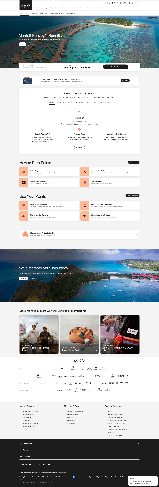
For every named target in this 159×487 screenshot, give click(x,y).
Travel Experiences (113, 426)
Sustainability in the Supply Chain (109, 477)
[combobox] (40, 67)
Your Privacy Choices (81, 477)
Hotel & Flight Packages (115, 414)
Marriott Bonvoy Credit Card (31, 423)
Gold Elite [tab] (69, 102)
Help (21, 479)
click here (148, 483)
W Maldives (153, 18)
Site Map (122, 477)
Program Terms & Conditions (54, 477)
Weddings (70, 417)
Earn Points (26, 417)
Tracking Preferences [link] (25, 477)
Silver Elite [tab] (60, 102)
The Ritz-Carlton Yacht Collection (117, 429)
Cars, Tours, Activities (114, 417)
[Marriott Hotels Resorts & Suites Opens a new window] (38, 377)
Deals (109, 411)
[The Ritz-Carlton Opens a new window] (73, 369)
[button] (115, 2)
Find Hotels (115, 67)
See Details (126, 80)
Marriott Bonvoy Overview (30, 411)
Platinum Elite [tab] (79, 102)
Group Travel (71, 423)
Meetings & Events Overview (75, 411)
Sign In (31, 44)
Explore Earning (133, 162)
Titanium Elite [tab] (91, 102)
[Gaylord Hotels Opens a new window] (112, 378)
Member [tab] (52, 102)
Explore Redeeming (132, 195)
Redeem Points (27, 420)
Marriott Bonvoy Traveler (115, 435)
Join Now (22, 44)
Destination (41, 65)
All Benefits (79, 147)
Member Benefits (28, 414)
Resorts (110, 432)
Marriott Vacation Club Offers (116, 423)
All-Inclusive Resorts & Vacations (117, 420)
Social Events (71, 420)
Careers (34, 477)
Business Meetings (72, 414)
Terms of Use (41, 477)
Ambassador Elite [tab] (104, 102)
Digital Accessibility (94, 477)
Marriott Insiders (27, 426)
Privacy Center (67, 477)
